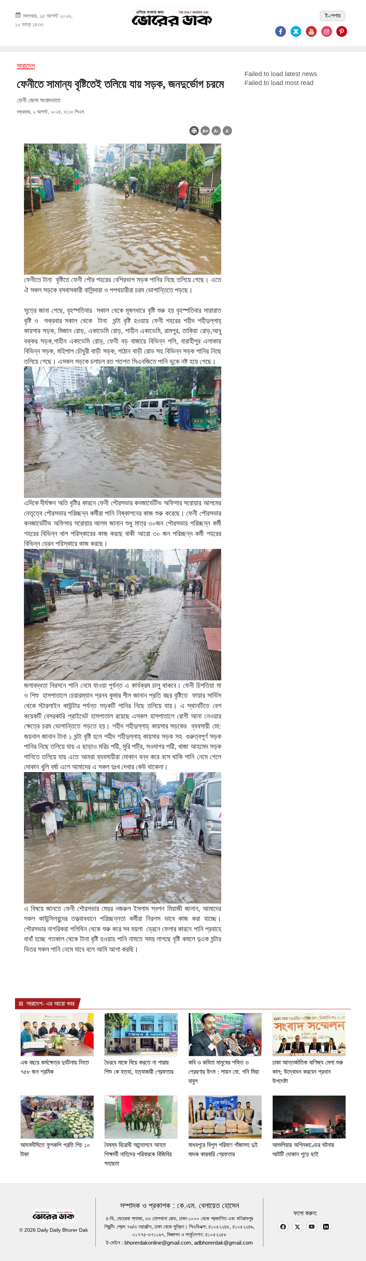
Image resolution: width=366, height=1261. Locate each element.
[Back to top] (355, 1246)
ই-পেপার (332, 15)
